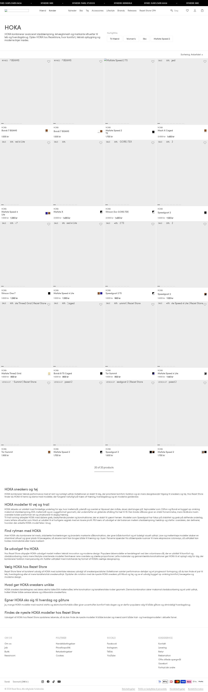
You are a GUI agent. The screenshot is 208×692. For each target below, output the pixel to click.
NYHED (5, 60)
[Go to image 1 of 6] (2, 366)
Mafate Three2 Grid (11, 373)
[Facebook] (48, 681)
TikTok (110, 651)
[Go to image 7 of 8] (125, 123)
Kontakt (162, 643)
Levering (162, 647)
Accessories (98, 10)
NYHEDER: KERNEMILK (123, 3)
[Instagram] (42, 681)
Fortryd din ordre (166, 667)
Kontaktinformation (195, 689)
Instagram (112, 647)
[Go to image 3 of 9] (165, 123)
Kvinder (52, 10)
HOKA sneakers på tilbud (114, 574)
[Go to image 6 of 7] (17, 123)
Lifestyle (111, 10)
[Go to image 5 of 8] (119, 123)
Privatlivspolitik (63, 647)
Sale (160, 60)
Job (6, 647)
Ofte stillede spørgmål (169, 659)
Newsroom (10, 655)
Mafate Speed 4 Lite (10, 213)
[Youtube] (59, 681)
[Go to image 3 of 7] (8, 123)
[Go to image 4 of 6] (11, 366)
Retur (161, 651)
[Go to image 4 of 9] (168, 123)
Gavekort (162, 663)
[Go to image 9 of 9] (183, 123)
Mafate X (58, 211)
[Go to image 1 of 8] (106, 123)
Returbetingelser (64, 651)
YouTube (111, 655)
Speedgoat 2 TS (114, 293)
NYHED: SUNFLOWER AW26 (155, 3)
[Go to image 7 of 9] (177, 123)
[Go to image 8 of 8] (128, 123)
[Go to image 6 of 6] (17, 366)
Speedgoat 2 (164, 212)
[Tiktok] (53, 681)
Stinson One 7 (8, 293)
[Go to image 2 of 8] (109, 123)
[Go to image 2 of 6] (5, 366)
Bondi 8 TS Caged (63, 373)
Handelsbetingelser (65, 643)
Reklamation (164, 655)
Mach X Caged (165, 130)
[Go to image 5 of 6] (14, 366)
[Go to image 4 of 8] (116, 123)
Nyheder (72, 10)
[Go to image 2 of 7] (5, 123)
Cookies (60, 655)
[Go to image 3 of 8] (112, 123)
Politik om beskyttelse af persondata (152, 689)
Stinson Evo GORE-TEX (117, 211)
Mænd (42, 10)
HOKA (4, 127)
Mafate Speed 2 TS (114, 132)
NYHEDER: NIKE (47, 3)
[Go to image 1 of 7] (2, 123)
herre (25, 496)
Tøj (87, 10)
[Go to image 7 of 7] (20, 123)
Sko (81, 10)
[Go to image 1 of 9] (158, 123)
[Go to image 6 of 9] (174, 123)
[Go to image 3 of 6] (8, 366)
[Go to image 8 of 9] (180, 123)
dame (35, 496)
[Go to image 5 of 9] (171, 123)
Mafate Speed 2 (62, 452)
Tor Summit (111, 373)
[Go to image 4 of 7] (11, 123)
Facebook (112, 643)
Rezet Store (16, 689)
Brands (121, 10)
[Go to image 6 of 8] (122, 123)
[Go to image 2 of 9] (161, 123)
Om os (8, 643)
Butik (7, 651)
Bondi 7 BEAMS (9, 130)
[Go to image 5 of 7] (14, 123)
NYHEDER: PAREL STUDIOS (83, 3)
